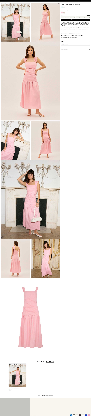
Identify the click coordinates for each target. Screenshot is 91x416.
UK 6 (64, 16)
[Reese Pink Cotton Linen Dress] (17, 375)
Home (39, 395)
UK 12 (78, 16)
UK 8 (69, 16)
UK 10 (73, 16)
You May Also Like (41, 361)
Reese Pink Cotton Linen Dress (14, 387)
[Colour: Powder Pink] (62, 13)
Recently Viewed (50, 361)
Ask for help (78, 52)
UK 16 (88, 16)
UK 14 (83, 16)
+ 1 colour (10, 390)
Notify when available (76, 19)
